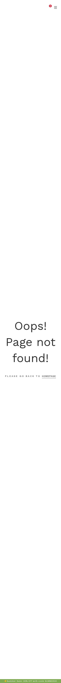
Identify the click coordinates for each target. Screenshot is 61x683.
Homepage (49, 376)
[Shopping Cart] (48, 7)
